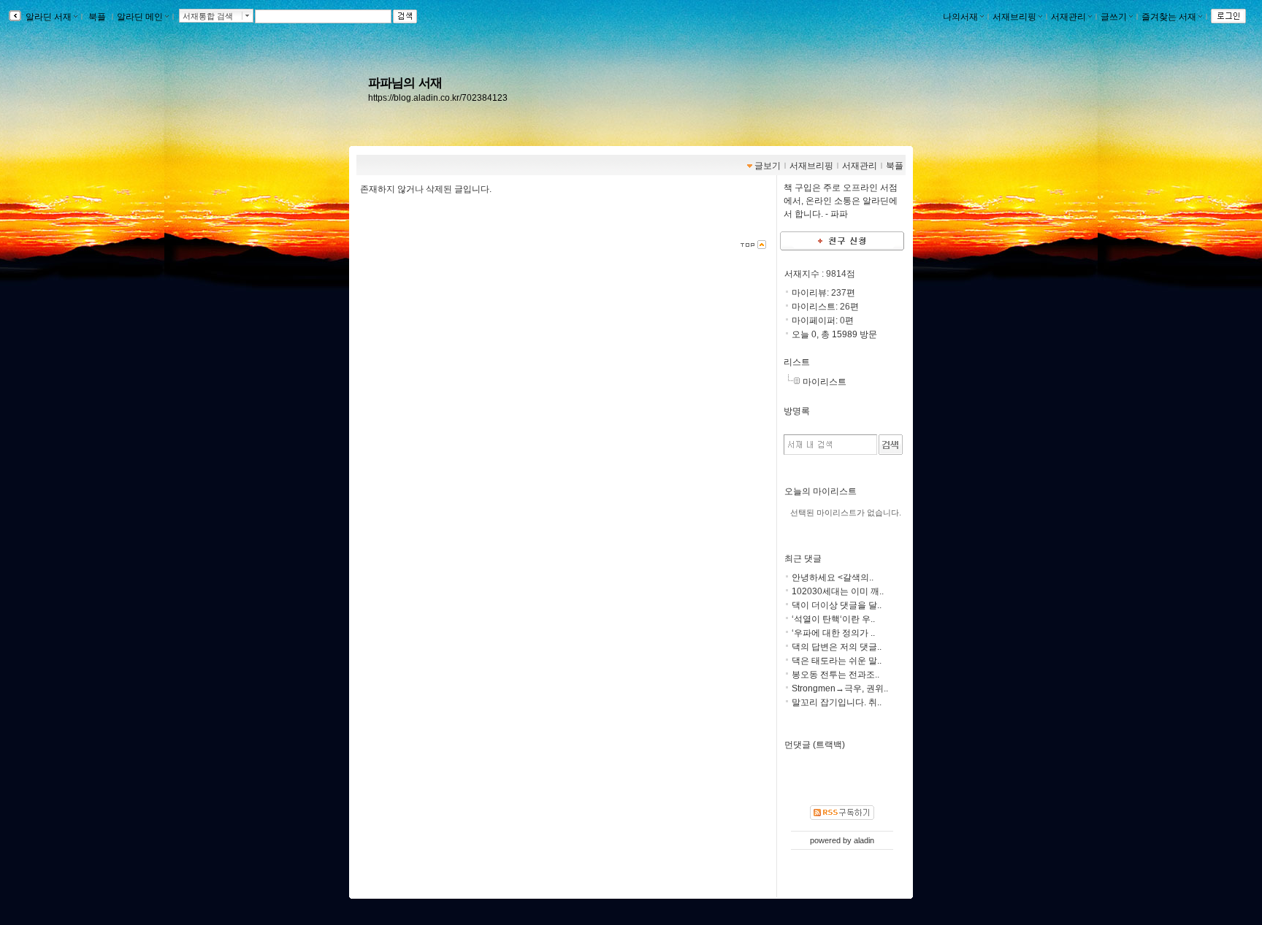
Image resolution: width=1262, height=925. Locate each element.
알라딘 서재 (47, 17)
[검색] (891, 444)
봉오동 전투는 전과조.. (835, 674)
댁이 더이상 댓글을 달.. (837, 605)
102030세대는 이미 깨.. (838, 591)
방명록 (797, 411)
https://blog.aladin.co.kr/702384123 (438, 98)
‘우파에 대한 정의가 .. (833, 633)
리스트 (797, 362)
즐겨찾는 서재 (1168, 17)
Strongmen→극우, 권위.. (840, 688)
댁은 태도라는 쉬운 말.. (837, 661)
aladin (864, 840)
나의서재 (960, 17)
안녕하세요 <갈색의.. (832, 577)
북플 (97, 17)
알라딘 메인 (140, 17)
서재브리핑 (1014, 17)
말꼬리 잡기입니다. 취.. (837, 702)
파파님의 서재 (405, 82)
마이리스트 (824, 382)
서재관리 (1068, 17)
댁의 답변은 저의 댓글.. (837, 647)
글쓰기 (1114, 17)
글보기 (767, 166)
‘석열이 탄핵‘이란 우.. (833, 619)
